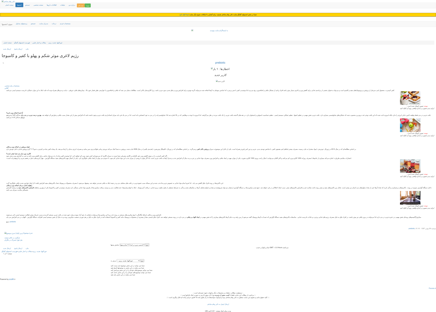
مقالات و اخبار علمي (39, 42)
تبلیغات (62, 5)
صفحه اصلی (9, 5)
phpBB (11, 279)
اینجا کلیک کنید (184, 15)
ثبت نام (80, 5)
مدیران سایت (43, 23)
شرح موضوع (28, 233)
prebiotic (220, 62)
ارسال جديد (7, 49)
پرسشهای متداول (21, 23)
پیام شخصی (8, 86)
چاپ (27, 49)
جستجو (27, 5)
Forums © (432, 288)
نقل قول (19, 240)
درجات (54, 23)
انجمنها (19, 5)
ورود (87, 5)
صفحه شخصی (38, 5)
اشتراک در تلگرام (10, 240)
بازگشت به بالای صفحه (12, 238)
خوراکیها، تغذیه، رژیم (55, 42)
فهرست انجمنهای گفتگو (22, 42)
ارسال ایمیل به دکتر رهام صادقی (218, 304)
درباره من (72, 5)
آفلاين (6, 88)
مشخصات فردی (65, 23)
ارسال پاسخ (18, 49)
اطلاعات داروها (52, 5)
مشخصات (16, 86)
